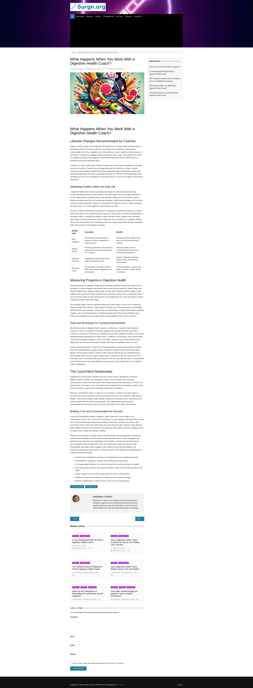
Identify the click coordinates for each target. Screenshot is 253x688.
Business (89, 16)
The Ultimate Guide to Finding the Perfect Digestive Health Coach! (163, 94)
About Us (128, 16)
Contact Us (138, 16)
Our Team (119, 16)
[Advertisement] (126, 33)
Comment (74, 617)
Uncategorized (108, 16)
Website (73, 654)
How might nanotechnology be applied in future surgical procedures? (124, 593)
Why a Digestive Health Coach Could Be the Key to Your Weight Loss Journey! (125, 542)
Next (138, 519)
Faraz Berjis (92, 486)
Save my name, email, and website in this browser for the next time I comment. (98, 663)
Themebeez (121, 685)
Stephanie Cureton (78, 69)
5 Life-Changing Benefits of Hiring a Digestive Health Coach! (161, 73)
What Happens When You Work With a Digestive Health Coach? (162, 87)
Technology (80, 16)
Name (72, 636)
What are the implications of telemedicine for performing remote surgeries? (87, 593)
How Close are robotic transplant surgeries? (164, 67)
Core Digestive (78, 486)
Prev (75, 519)
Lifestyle (98, 16)
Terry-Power (78, 572)
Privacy (180, 685)
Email (72, 645)
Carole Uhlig (78, 599)
